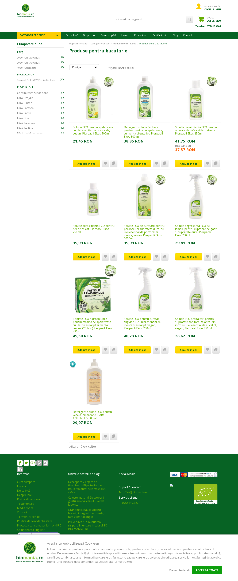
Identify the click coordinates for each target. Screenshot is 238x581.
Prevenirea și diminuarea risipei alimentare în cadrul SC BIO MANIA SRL (87, 525)
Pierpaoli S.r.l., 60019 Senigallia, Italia (36, 80)
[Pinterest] (39, 463)
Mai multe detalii (179, 570)
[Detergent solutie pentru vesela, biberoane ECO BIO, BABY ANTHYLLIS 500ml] (94, 382)
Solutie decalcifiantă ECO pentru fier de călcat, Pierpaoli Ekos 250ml (93, 229)
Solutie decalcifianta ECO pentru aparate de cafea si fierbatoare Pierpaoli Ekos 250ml (196, 130)
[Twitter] (26, 463)
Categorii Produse (32, 35)
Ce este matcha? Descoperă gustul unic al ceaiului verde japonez (86, 501)
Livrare (125, 35)
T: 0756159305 (128, 503)
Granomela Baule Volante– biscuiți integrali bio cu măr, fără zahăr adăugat (86, 513)
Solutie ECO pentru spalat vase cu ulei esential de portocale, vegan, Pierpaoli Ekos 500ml (93, 130)
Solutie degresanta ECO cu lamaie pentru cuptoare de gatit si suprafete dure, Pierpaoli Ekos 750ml (196, 230)
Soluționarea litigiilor (31, 530)
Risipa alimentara (28, 499)
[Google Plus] (33, 463)
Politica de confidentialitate (34, 521)
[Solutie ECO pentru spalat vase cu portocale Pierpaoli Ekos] (94, 97)
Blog (175, 35)
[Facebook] (20, 463)
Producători (140, 35)
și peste (26, 67)
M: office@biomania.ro (133, 492)
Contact (187, 35)
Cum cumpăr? (108, 35)
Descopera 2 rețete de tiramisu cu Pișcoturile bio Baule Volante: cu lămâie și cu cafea (87, 487)
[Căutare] (189, 19)
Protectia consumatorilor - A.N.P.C (39, 525)
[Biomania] (32, 10)
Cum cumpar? (26, 482)
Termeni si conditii (29, 517)
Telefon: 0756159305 (208, 26)
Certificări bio (160, 35)
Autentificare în (212, 8)
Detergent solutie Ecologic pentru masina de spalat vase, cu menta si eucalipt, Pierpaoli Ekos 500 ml (143, 132)
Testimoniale (25, 504)
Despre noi (89, 35)
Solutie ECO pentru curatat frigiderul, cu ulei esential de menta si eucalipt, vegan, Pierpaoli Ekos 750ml (142, 323)
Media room (25, 508)
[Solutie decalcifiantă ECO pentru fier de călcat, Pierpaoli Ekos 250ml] (94, 196)
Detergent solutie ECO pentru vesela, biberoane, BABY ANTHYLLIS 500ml (92, 415)
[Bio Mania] (20, 469)
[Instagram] (45, 463)
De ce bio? (72, 35)
